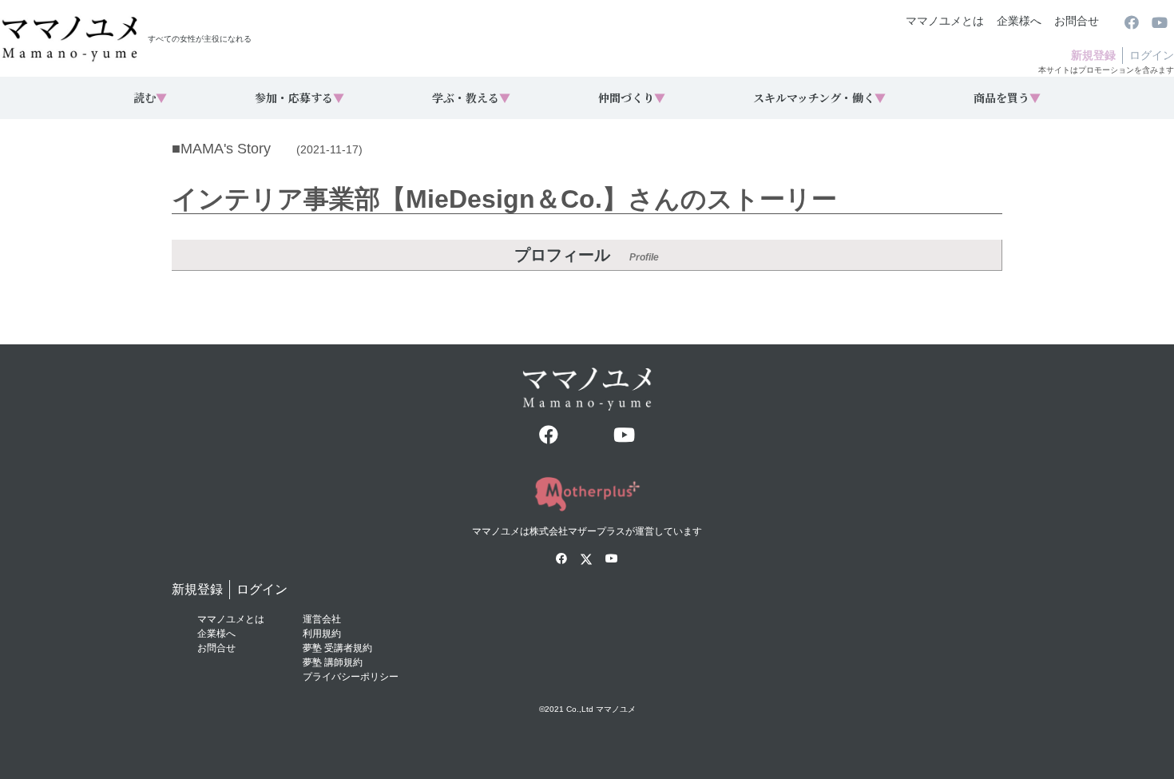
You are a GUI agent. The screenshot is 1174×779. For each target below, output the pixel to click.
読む (150, 97)
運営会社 (322, 619)
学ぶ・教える (471, 97)
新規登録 (1093, 55)
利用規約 (322, 633)
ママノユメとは (945, 20)
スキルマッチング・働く (819, 97)
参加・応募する (299, 97)
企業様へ (1019, 20)
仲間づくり (631, 97)
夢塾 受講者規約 (337, 648)
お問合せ (1076, 20)
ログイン (1151, 55)
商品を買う (1007, 97)
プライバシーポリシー (351, 676)
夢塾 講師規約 (333, 662)
